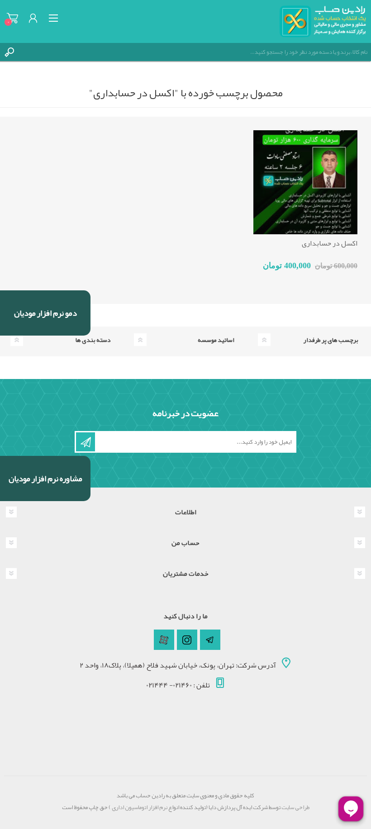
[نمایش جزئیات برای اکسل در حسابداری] (305, 182)
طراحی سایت (295, 807)
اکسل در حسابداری (329, 243)
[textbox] (194, 52)
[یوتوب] (164, 640)
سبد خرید (12, 18)
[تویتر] (210, 640)
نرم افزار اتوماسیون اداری (139, 807)
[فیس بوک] (187, 640)
